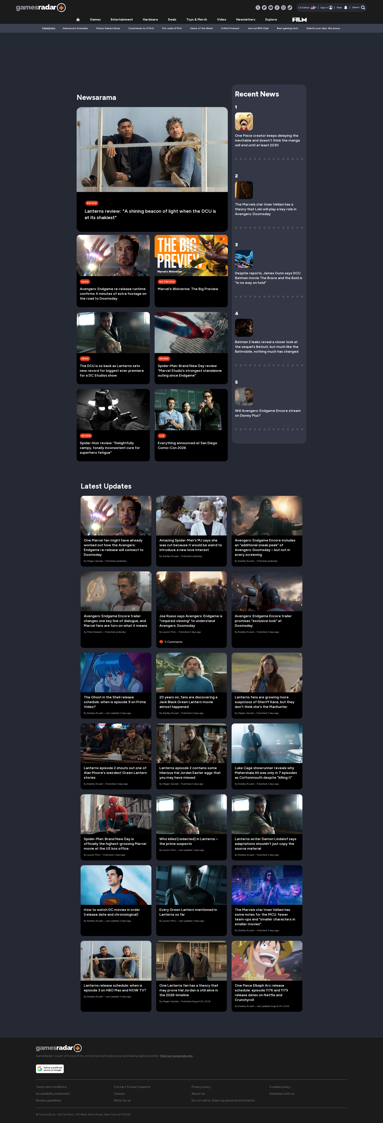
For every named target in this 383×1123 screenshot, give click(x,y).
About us (198, 1093)
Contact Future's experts (132, 1087)
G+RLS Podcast (230, 28)
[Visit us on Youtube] (270, 7)
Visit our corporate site (176, 1056)
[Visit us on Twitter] (258, 7)
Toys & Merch (196, 19)
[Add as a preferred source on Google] (50, 1068)
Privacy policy (201, 1087)
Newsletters (245, 19)
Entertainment (122, 19)
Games (95, 19)
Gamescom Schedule (75, 28)
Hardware (150, 19)
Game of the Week (201, 28)
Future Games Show (108, 28)
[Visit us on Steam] (289, 7)
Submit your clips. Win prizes (323, 28)
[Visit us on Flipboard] (264, 7)
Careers (119, 1093)
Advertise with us (281, 1093)
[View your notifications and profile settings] (346, 8)
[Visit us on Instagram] (283, 7)
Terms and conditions (51, 1087)
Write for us (122, 1100)
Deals (172, 19)
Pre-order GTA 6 (172, 28)
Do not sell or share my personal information (223, 1100)
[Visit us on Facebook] (277, 7)
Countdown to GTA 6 (141, 28)
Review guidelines (48, 1100)
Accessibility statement (53, 1093)
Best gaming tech (287, 28)
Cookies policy (279, 1087)
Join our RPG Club (258, 28)
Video (221, 19)
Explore (271, 19)
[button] (358, 7)
